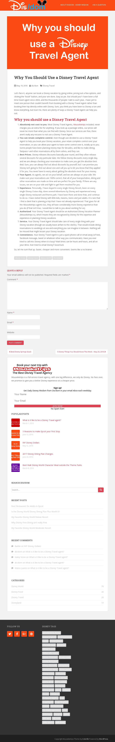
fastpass (66, 690)
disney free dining (50, 669)
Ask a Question (99, 5)
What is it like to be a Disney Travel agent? (42, 420)
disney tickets (60, 681)
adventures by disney (51, 633)
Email (10, 322)
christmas (61, 645)
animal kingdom (49, 637)
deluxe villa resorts (50, 653)
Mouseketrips (79, 124)
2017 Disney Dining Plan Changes (38, 454)
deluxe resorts (49, 649)
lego (62, 698)
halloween (55, 694)
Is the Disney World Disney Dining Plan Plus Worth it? (35, 511)
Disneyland (16, 602)
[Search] (101, 490)
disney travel (33, 258)
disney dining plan (50, 661)
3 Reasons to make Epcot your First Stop (41, 431)
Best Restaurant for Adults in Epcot (27, 506)
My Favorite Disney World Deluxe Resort (29, 517)
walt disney (60, 722)
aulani (45, 641)
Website (10, 332)
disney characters (50, 657)
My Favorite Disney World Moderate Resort (31, 528)
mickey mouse (56, 706)
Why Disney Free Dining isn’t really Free (29, 522)
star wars (46, 718)
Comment (12, 279)
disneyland (57, 258)
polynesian (47, 714)
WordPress (103, 739)
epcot (58, 690)
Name (10, 312)
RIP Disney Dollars (31, 442)
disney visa (60, 686)
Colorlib (85, 739)
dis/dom (34, 85)
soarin (66, 714)
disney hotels (48, 673)
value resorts (48, 722)
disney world (46, 258)
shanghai (57, 714)
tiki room (56, 718)
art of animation (64, 637)
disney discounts (49, 665)
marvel (46, 706)
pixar (65, 710)
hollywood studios (50, 698)
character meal (49, 645)
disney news (48, 677)
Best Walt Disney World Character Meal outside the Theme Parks (52, 465)
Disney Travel (49, 85)
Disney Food (17, 591)
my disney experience (51, 710)
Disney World (17, 586)
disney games (65, 669)
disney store (48, 681)
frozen (45, 694)
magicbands (48, 702)
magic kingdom (61, 702)
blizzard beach (56, 641)
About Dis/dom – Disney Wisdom (74, 5)
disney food (63, 665)
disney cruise (20, 258)
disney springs (61, 677)
